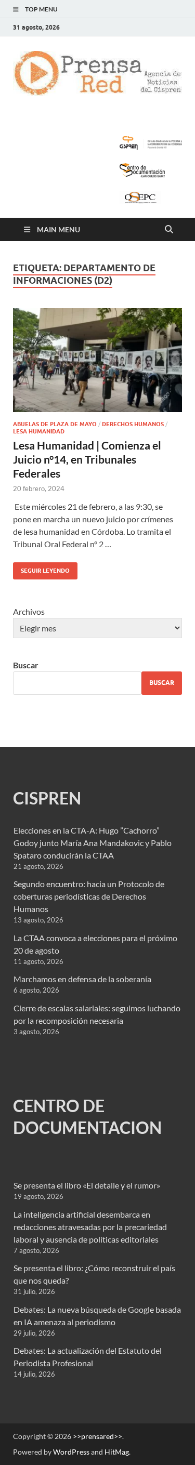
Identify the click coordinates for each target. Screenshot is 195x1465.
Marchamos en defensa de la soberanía (82, 979)
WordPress (71, 1451)
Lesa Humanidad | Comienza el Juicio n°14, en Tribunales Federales (87, 459)
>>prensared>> (97, 1436)
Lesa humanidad (38, 431)
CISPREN (47, 798)
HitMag (117, 1451)
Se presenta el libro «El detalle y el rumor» (87, 1185)
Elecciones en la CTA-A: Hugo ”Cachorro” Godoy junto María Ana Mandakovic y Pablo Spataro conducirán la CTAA (93, 842)
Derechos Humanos (133, 424)
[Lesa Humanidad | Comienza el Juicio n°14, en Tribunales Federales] (97, 360)
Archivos (29, 611)
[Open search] (169, 230)
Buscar (25, 665)
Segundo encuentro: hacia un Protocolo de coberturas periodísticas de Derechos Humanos (89, 896)
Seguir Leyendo (41, 568)
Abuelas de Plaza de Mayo (55, 424)
